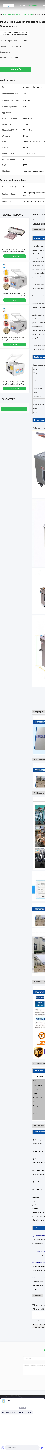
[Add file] (2, 1447)
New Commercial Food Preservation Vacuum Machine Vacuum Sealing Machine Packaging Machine (14, 251)
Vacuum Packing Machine (24, 14)
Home (22, 5)
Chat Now (14, 69)
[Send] (42, 1447)
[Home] (8, 5)
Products (33, 5)
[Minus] (42, 1401)
